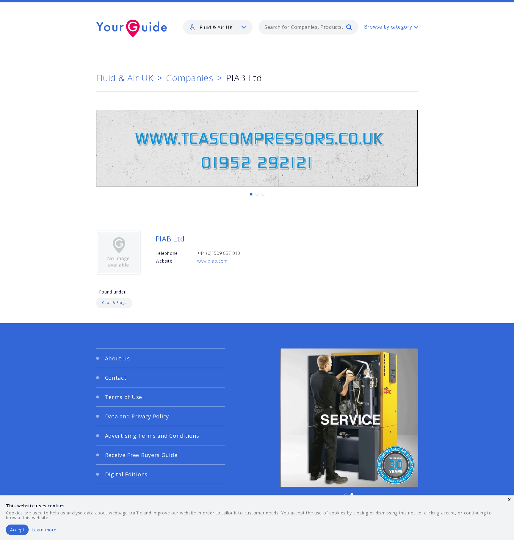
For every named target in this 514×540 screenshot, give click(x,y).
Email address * (155, 305)
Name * (146, 277)
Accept (17, 530)
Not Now (198, 338)
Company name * (281, 277)
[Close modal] (371, 233)
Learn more (44, 530)
